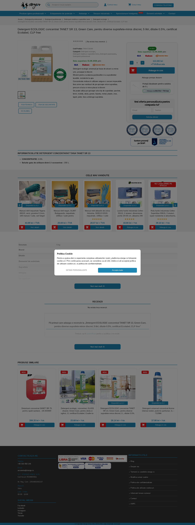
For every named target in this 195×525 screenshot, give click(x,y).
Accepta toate (117, 270)
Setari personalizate (76, 270)
